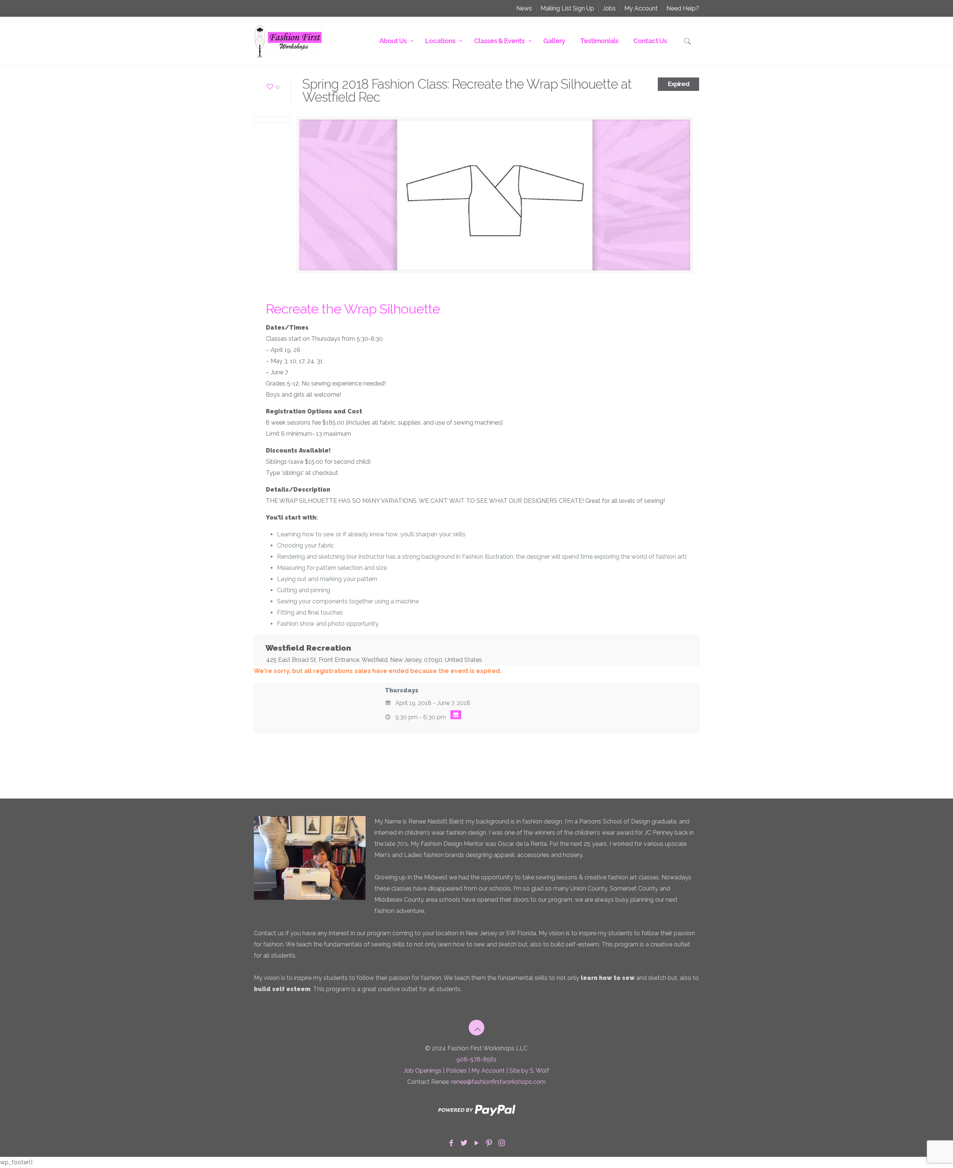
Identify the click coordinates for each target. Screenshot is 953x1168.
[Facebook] (451, 1143)
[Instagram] (502, 1143)
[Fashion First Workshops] (288, 41)
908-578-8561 (476, 1059)
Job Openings (423, 1070)
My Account (641, 8)
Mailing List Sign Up (567, 8)
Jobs (609, 8)
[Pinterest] (489, 1143)
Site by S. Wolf (529, 1070)
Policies (456, 1070)
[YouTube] (476, 1143)
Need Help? (682, 8)
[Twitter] (464, 1143)
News (524, 8)
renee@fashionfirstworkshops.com (498, 1081)
